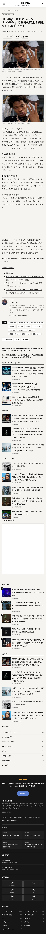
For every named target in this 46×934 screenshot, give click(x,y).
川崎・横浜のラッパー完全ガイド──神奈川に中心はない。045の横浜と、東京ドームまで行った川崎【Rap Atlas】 (28, 501)
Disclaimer (6, 820)
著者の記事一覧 (22, 315)
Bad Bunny (13, 322)
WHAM (28, 326)
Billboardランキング (37, 322)
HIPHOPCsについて (20, 817)
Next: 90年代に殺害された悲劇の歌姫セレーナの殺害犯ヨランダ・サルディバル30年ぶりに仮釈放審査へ (23, 356)
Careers (14, 820)
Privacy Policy (7, 817)
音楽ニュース (36, 334)
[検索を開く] (42, 3)
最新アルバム (25, 334)
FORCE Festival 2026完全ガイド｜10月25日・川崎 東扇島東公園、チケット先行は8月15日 (27, 605)
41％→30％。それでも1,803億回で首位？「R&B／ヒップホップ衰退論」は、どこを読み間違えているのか (27, 400)
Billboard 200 (23, 322)
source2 (10, 267)
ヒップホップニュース (12, 10)
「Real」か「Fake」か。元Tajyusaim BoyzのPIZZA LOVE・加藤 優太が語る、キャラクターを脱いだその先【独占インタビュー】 (27, 477)
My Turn (20, 326)
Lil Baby (12, 326)
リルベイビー (22, 330)
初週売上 (31, 330)
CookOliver (5, 31)
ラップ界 (12, 330)
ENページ (23, 793)
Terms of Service (34, 817)
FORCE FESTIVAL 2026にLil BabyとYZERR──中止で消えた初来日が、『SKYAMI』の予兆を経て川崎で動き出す (26, 387)
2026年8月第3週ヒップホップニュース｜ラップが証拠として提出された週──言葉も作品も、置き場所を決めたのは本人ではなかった (28, 418)
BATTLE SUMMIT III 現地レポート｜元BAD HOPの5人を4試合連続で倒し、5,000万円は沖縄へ (28, 592)
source (4, 267)
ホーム (3, 10)
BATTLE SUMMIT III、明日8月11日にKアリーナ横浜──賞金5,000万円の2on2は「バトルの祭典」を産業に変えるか (28, 643)
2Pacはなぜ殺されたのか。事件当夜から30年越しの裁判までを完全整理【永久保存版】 (23, 784)
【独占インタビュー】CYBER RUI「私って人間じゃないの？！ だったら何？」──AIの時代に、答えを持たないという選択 (28, 447)
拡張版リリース (14, 334)
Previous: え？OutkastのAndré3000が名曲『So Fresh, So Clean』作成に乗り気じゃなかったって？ (22, 350)
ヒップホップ (37, 326)
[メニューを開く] (4, 3)
